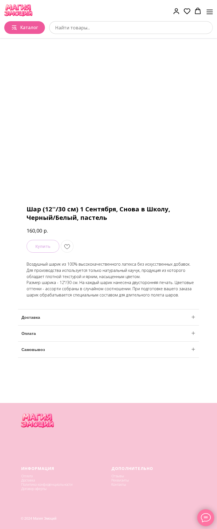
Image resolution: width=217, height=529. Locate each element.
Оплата (27, 476)
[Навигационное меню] (210, 11)
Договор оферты (34, 488)
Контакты (118, 484)
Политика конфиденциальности (47, 484)
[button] (176, 11)
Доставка (28, 480)
